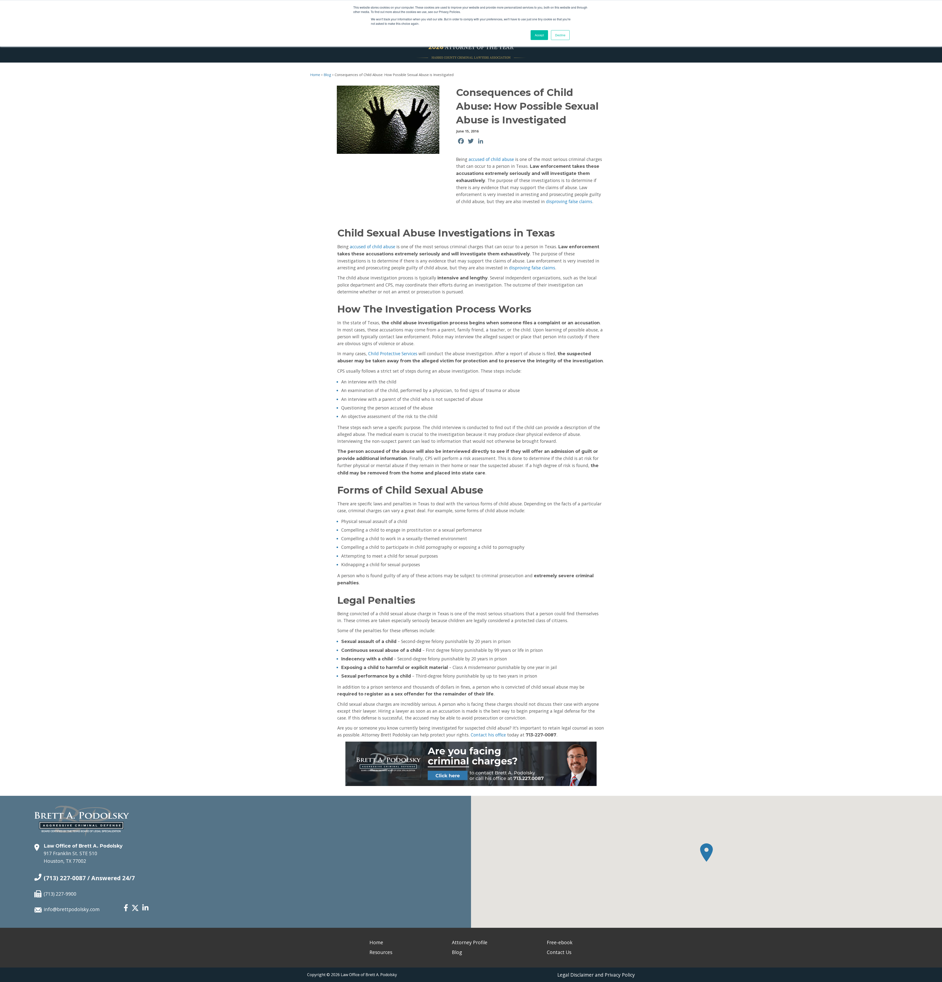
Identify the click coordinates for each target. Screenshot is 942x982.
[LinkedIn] (145, 908)
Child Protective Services (392, 353)
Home (315, 74)
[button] (706, 852)
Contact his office (488, 735)
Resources (380, 952)
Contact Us (559, 952)
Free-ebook (560, 942)
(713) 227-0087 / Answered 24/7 (89, 878)
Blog (327, 74)
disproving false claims (569, 201)
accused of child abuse (491, 159)
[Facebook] (126, 908)
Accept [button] (539, 35)
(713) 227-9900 (60, 893)
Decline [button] (560, 35)
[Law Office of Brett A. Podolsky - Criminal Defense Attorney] (81, 816)
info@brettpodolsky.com (72, 909)
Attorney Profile (469, 942)
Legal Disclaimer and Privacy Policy (596, 974)
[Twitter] (135, 910)
